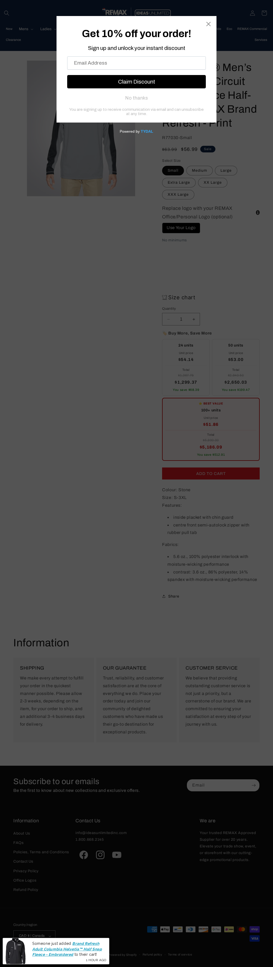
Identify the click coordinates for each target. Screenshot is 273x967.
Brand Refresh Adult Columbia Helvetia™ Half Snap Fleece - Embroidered (67, 949)
